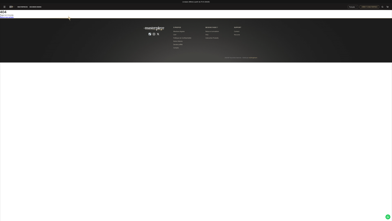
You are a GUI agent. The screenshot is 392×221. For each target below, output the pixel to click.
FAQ (206, 35)
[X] (158, 34)
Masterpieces (23, 7)
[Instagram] (154, 34)
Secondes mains (35, 7)
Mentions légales (179, 31)
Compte (176, 48)
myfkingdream (253, 57)
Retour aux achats (7, 17)
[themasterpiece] (13, 7)
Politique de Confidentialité (182, 38)
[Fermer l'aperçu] (40, 114)
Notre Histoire (178, 41)
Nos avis (237, 35)
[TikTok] (150, 34)
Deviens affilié (178, 44)
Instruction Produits (211, 38)
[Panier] (387, 7)
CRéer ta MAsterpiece (369, 7)
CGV (174, 35)
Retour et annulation (212, 31)
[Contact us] (387, 216)
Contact (236, 31)
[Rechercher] (382, 6)
